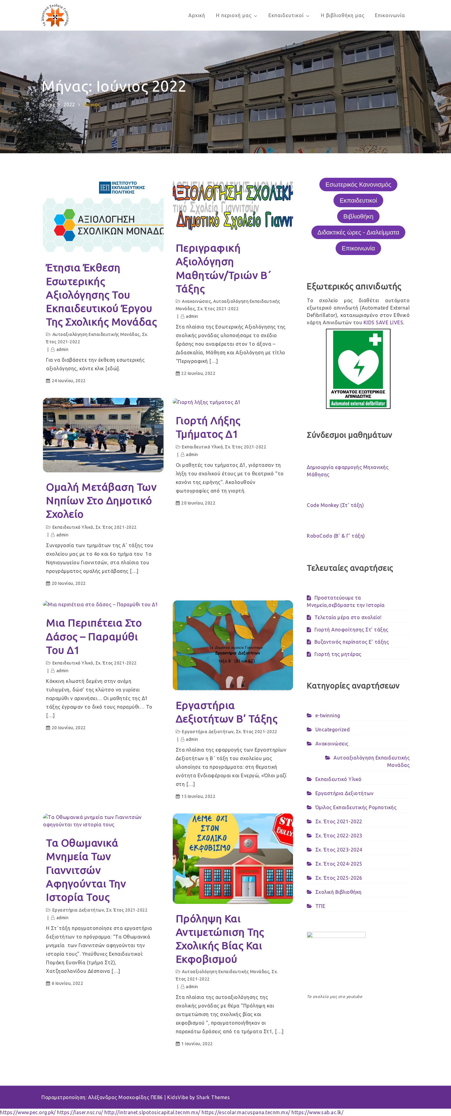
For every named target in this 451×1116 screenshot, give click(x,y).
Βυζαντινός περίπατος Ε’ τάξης (351, 642)
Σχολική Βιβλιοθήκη (338, 892)
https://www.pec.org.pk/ (28, 1112)
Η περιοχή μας (234, 15)
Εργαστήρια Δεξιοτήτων (208, 731)
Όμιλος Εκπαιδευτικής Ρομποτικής (355, 807)
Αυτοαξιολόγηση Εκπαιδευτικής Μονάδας (96, 334)
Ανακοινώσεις (196, 301)
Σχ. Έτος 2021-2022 (218, 308)
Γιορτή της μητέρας (337, 654)
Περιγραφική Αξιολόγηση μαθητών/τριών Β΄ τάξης (224, 268)
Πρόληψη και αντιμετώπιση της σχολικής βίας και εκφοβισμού (220, 938)
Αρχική (196, 15)
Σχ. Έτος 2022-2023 (338, 835)
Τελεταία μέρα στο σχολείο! (348, 617)
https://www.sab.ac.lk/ (317, 1112)
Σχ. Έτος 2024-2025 (338, 864)
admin (62, 349)
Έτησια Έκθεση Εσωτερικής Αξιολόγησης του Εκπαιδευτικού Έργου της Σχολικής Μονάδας (101, 294)
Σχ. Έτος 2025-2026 (338, 878)
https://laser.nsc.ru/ (80, 1112)
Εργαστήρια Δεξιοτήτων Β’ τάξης (227, 711)
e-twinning (327, 715)
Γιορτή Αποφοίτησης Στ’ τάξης (351, 629)
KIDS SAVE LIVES (383, 322)
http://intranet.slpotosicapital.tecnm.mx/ (152, 1112)
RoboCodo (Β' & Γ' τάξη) (336, 536)
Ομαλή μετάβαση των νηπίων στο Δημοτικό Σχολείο (101, 500)
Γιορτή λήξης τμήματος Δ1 (208, 427)
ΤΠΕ (320, 906)
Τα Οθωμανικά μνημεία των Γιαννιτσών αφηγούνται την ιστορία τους (86, 870)
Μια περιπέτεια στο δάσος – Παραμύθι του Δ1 (94, 636)
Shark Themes (213, 1097)
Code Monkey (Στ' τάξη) (335, 505)
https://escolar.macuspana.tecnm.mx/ (246, 1112)
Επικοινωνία (390, 15)
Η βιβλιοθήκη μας (342, 15)
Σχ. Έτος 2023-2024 (338, 849)
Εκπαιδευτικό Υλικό (72, 527)
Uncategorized (332, 729)
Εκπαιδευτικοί (286, 15)
